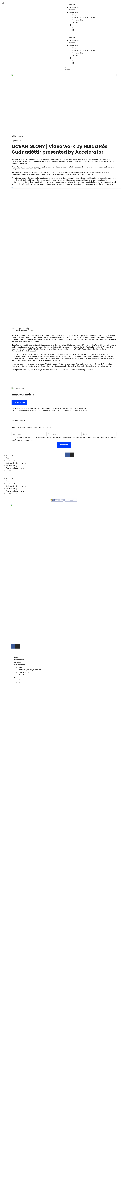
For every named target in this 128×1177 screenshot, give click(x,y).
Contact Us (10, 460)
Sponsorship (77, 20)
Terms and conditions (15, 468)
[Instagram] (72, 455)
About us (9, 455)
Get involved (74, 12)
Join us (75, 22)
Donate (75, 15)
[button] (95, 34)
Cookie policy (11, 470)
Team (8, 458)
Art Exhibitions (17, 136)
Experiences (74, 7)
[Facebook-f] (67, 455)
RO (73, 27)
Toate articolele (19, 402)
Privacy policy (31, 437)
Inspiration (73, 5)
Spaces (72, 10)
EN (70, 25)
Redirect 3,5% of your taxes (83, 17)
